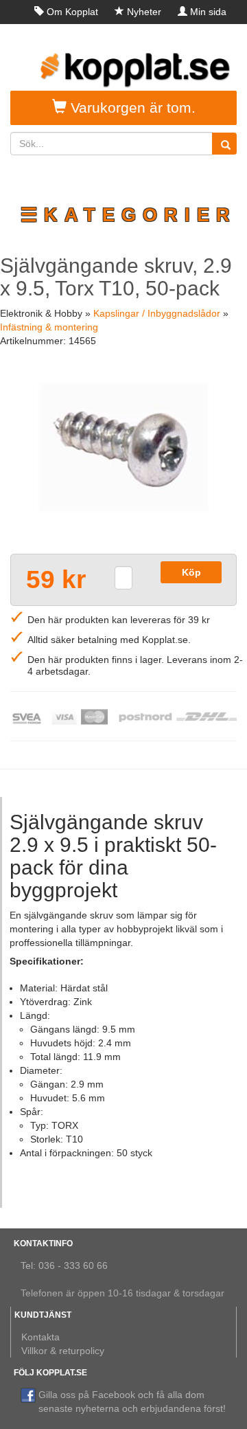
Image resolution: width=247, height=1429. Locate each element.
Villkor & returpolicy (62, 1350)
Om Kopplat (72, 11)
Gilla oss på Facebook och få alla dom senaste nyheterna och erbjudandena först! (132, 1401)
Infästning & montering (49, 327)
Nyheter (144, 11)
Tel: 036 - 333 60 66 (64, 1265)
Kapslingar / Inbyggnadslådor (156, 313)
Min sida (208, 11)
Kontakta (40, 1336)
